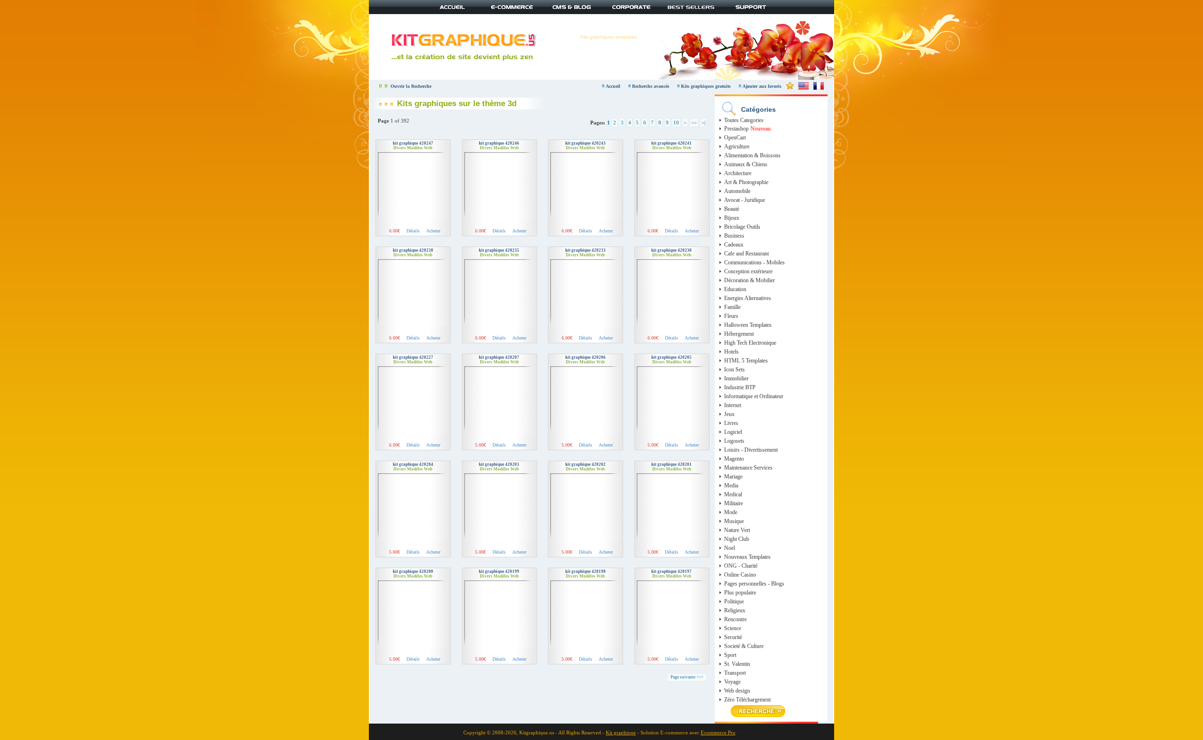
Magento (734, 458)
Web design (737, 690)
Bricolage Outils (742, 227)
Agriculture (737, 146)
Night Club (736, 539)
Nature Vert (737, 530)
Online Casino (740, 574)
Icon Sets (734, 369)
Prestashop (736, 128)
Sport (730, 655)
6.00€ (394, 230)
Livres (731, 423)
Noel (729, 548)
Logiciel (733, 432)
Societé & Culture (744, 646)
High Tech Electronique (750, 342)
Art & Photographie (746, 182)
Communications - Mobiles (754, 262)
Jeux (729, 414)
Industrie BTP (740, 387)
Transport (735, 673)
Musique (734, 521)
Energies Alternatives (747, 298)
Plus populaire (740, 592)
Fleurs (731, 316)
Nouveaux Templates (747, 557)
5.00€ (480, 444)
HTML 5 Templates (746, 360)
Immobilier (736, 378)
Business (734, 235)
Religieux (734, 610)
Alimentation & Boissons (752, 155)
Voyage (732, 681)
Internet (732, 405)
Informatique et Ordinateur (753, 396)
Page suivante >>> (687, 677)
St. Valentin (737, 664)
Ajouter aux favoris (761, 86)
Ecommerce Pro (718, 732)
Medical (733, 494)
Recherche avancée (651, 86)
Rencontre (735, 619)
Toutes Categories (744, 120)
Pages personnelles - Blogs (754, 583)
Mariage (733, 476)
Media (731, 485)
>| (703, 122)
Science (732, 628)
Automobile (737, 191)
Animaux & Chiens (745, 164)
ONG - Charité (741, 566)
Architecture (737, 173)
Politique (734, 601)
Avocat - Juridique (744, 200)
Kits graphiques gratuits (706, 86)
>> (694, 122)
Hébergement (739, 334)
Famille (732, 307)
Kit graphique (621, 732)
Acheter (433, 230)
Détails (413, 230)
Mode (730, 512)
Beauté (731, 209)
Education (735, 289)
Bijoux (731, 218)
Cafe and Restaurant (746, 253)
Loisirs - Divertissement (751, 450)
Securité (733, 637)
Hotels (731, 351)
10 (676, 122)
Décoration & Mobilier (749, 280)
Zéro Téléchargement (747, 699)
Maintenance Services (748, 467)
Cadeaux (733, 244)
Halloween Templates (748, 325)
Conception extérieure (748, 271)
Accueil (613, 86)
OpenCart (735, 137)
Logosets (734, 441)
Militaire (733, 503)
